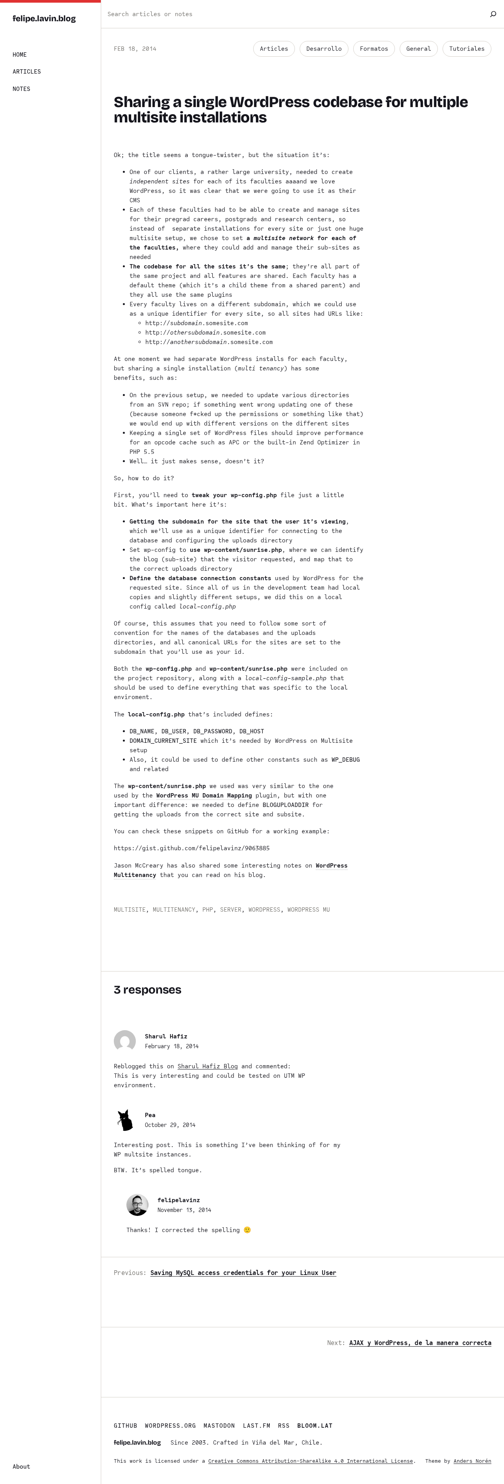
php (207, 910)
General (418, 49)
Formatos (374, 49)
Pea (150, 1115)
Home (20, 55)
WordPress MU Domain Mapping (204, 795)
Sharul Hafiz (166, 1036)
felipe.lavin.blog (44, 19)
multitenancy (174, 910)
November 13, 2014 (184, 1210)
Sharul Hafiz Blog (208, 1066)
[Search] (493, 14)
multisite (130, 910)
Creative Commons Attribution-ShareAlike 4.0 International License (310, 1461)
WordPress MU (308, 910)
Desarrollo (324, 49)
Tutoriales (467, 49)
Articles (274, 49)
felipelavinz (179, 1200)
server (230, 910)
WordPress (264, 910)
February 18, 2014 (171, 1046)
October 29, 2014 (170, 1125)
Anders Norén (472, 1461)
